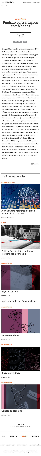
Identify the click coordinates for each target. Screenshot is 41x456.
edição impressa (36, 2)
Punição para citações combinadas (20, 24)
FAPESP (2, 445)
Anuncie (24, 436)
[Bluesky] (19, 427)
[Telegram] (24, 427)
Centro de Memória (35, 445)
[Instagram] (16, 427)
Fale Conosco (35, 436)
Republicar (36, 164)
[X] (14, 427)
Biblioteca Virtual (22, 445)
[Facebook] (11, 427)
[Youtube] (27, 427)
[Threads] (22, 427)
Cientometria (17, 41)
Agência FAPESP (10, 445)
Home (3, 436)
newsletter (29, 2)
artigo (23, 106)
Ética (24, 41)
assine (24, 2)
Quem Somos (13, 436)
